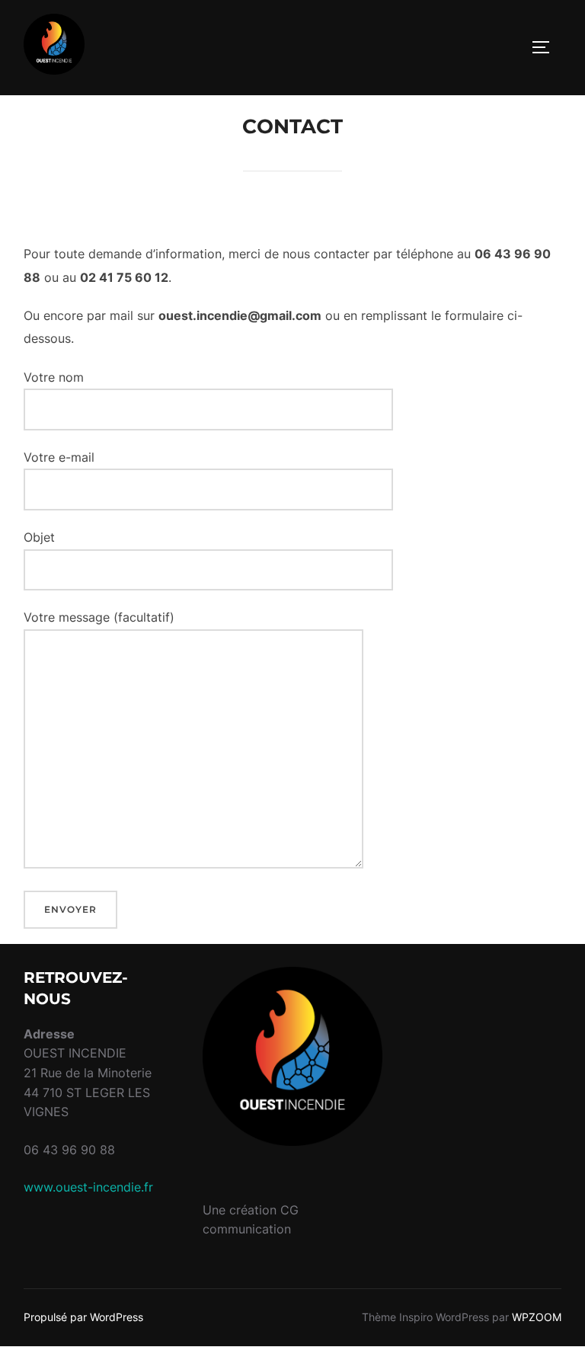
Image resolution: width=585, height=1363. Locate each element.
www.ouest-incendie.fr (88, 1187)
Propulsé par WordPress (83, 1316)
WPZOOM (536, 1316)
